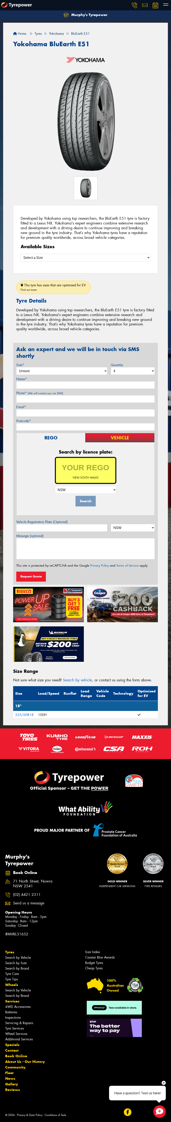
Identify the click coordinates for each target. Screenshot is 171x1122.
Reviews (12, 1089)
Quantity (117, 365)
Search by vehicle (77, 680)
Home (21, 33)
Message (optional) (30, 536)
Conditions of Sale (55, 1115)
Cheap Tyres (94, 968)
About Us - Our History (25, 1061)
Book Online (16, 1056)
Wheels (11, 984)
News (10, 1078)
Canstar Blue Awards (100, 957)
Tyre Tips (11, 979)
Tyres (9, 952)
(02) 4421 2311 (27, 894)
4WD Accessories (18, 1007)
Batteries (11, 1012)
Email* (21, 407)
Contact (12, 1050)
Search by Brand (17, 968)
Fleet (9, 1073)
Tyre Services (14, 1028)
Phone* (39, 393)
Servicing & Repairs (19, 1023)
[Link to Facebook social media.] (127, 1112)
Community (15, 1067)
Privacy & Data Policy (29, 1115)
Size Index (92, 952)
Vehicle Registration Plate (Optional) (42, 522)
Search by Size (16, 963)
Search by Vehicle (18, 957)
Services (12, 1001)
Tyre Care (12, 974)
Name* (21, 379)
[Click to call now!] (134, 5)
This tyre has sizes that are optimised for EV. (53, 287)
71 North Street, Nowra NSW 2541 (32, 884)
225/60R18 (24, 715)
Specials (12, 1044)
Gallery (11, 1084)
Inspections (13, 1017)
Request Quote (31, 576)
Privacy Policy (99, 565)
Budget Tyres (94, 963)
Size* (20, 365)
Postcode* (23, 421)
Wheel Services (16, 1034)
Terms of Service (127, 565)
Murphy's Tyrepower (88, 14)
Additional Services (19, 1039)
